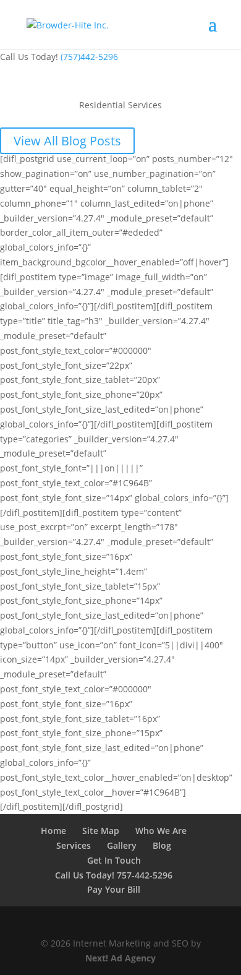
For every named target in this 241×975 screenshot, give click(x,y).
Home (53, 830)
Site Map (100, 830)
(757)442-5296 (89, 56)
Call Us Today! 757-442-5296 (113, 875)
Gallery (122, 845)
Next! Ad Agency (120, 958)
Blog (162, 845)
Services (73, 845)
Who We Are (161, 830)
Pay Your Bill (113, 889)
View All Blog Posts (67, 140)
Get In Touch (114, 860)
